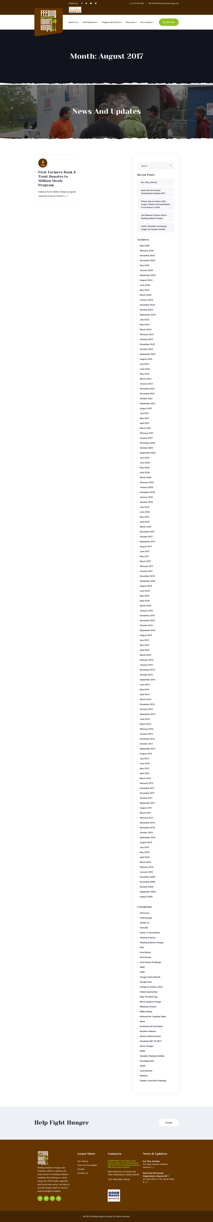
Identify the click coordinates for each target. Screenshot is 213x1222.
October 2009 (146, 887)
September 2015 (147, 630)
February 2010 (146, 867)
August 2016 (146, 586)
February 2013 (146, 729)
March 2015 (145, 655)
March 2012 (145, 778)
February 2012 (146, 783)
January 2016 (146, 610)
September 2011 (147, 803)
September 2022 (148, 354)
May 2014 (144, 689)
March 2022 (145, 379)
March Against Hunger (150, 1001)
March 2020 (145, 477)
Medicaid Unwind (148, 1006)
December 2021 (147, 388)
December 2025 (147, 255)
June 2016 (145, 591)
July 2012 (144, 758)
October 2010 (146, 832)
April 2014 (145, 694)
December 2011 (147, 788)
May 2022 (144, 374)
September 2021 (147, 403)
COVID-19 (144, 923)
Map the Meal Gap (149, 997)
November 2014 (147, 670)
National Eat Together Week (153, 1016)
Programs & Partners (111, 22)
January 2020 (146, 487)
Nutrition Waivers (148, 1031)
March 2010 (145, 862)
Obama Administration (150, 1036)
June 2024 (145, 285)
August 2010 (146, 842)
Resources (130, 22)
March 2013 (145, 724)
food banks (145, 952)
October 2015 (146, 625)
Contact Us (83, 1173)
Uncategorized (147, 1061)
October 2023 (146, 309)
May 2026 (144, 245)
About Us (73, 22)
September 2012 (147, 748)
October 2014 (146, 674)
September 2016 (147, 581)
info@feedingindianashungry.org (165, 3)
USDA (142, 1066)
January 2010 (146, 872)
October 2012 (146, 743)
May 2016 (144, 596)
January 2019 (146, 497)
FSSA (142, 972)
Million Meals (146, 1011)
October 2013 (146, 709)
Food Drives (145, 957)
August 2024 (146, 280)
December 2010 (147, 822)
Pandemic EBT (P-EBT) (150, 1041)
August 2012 (146, 753)
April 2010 (145, 857)
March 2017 (145, 561)
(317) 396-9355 (138, 3)
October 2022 (146, 349)
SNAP (142, 1051)
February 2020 (147, 482)
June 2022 (145, 369)
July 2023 (144, 319)
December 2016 (147, 576)
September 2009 (148, 891)
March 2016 (145, 605)
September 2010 (147, 837)
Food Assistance (89, 22)
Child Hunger (146, 918)
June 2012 (145, 763)
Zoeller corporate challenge (153, 1080)
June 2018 (145, 512)
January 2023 (146, 339)
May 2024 (145, 290)
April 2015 (145, 650)
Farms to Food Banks (150, 932)
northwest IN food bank (151, 1026)
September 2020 (148, 453)
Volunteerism (146, 1070)
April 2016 (145, 600)
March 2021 (145, 428)
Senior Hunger (146, 1046)
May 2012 (144, 768)
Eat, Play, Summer (149, 182)
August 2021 (146, 408)
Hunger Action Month (150, 977)
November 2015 (147, 620)
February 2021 (146, 433)
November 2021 (147, 393)
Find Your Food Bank (87, 1165)
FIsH (142, 947)
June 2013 (145, 719)
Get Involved (146, 22)
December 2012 (147, 739)
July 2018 (144, 507)
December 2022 (147, 344)
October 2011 (146, 798)
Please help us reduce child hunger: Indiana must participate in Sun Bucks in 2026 (155, 204)
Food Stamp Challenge (150, 962)
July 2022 (144, 364)
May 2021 (144, 418)
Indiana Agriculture (149, 992)
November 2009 (147, 882)
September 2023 (148, 314)
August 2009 (146, 896)
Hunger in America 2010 (151, 987)
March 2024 (145, 295)
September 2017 (147, 541)
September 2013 (147, 714)
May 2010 (144, 852)
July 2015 (144, 640)
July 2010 (144, 847)
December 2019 (147, 492)
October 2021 (146, 398)
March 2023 (145, 329)
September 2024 (148, 275)
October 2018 (146, 502)
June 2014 (145, 684)
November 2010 (147, 827)
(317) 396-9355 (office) (119, 1179)
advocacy (144, 913)
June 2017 (145, 551)
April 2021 (145, 423)
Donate (81, 1169)
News (142, 1021)
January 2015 (146, 665)
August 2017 (146, 546)
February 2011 (146, 817)
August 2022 (146, 359)
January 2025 (146, 270)
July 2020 (144, 457)
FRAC (142, 967)
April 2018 (145, 522)
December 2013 (147, 704)
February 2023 (147, 334)
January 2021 (146, 438)
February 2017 (146, 566)
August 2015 (146, 635)
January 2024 (146, 300)
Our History (83, 1161)
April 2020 (145, 472)
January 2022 (146, 383)
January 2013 (146, 734)
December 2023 (147, 305)
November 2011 (147, 793)
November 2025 (147, 260)
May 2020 (145, 467)
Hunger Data (146, 982)
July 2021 (144, 413)
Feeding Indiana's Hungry (152, 942)
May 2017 (144, 556)
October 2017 (146, 536)
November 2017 (147, 531)
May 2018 (144, 517)
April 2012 (145, 773)
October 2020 (146, 448)
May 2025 (144, 265)
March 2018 (145, 526)
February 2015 (146, 660)
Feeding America (147, 937)
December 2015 (147, 615)
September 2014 (147, 679)
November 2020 (147, 443)
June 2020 (145, 462)
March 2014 (145, 699)
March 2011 (145, 813)
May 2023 (144, 324)
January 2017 (146, 571)
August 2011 (146, 808)
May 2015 (144, 645)
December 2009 (147, 877)
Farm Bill (144, 927)
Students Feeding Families (152, 1056)
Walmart (144, 1075)
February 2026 (147, 250)
